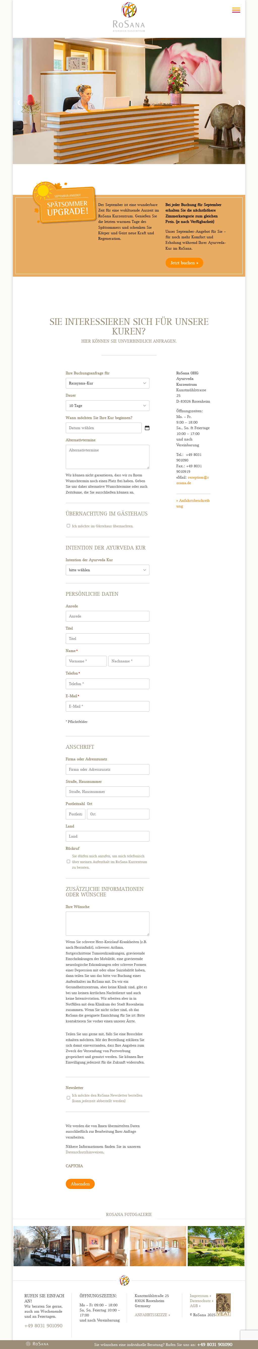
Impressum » (200, 1295)
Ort (89, 803)
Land (70, 826)
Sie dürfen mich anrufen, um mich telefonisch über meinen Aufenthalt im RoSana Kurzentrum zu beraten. (109, 862)
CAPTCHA (74, 1166)
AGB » (195, 1306)
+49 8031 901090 (214, 1344)
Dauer (71, 395)
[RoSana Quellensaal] (158, 1265)
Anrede (72, 606)
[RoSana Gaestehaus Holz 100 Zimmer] (100, 1265)
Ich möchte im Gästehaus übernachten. (103, 526)
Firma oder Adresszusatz (86, 759)
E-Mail (72, 696)
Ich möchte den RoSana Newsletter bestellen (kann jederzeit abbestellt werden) (107, 1098)
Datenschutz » (201, 1301)
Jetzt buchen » (184, 262)
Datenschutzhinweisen (84, 1152)
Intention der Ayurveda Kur (89, 560)
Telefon (73, 673)
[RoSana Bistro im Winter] (42, 1265)
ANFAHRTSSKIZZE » (152, 1315)
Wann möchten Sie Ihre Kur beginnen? (99, 418)
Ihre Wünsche (77, 906)
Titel (69, 628)
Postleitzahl (75, 803)
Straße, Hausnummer (84, 781)
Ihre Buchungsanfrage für (88, 373)
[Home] (129, 16)
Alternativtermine (80, 440)
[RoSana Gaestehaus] (216, 1265)
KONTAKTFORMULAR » (44, 1335)
